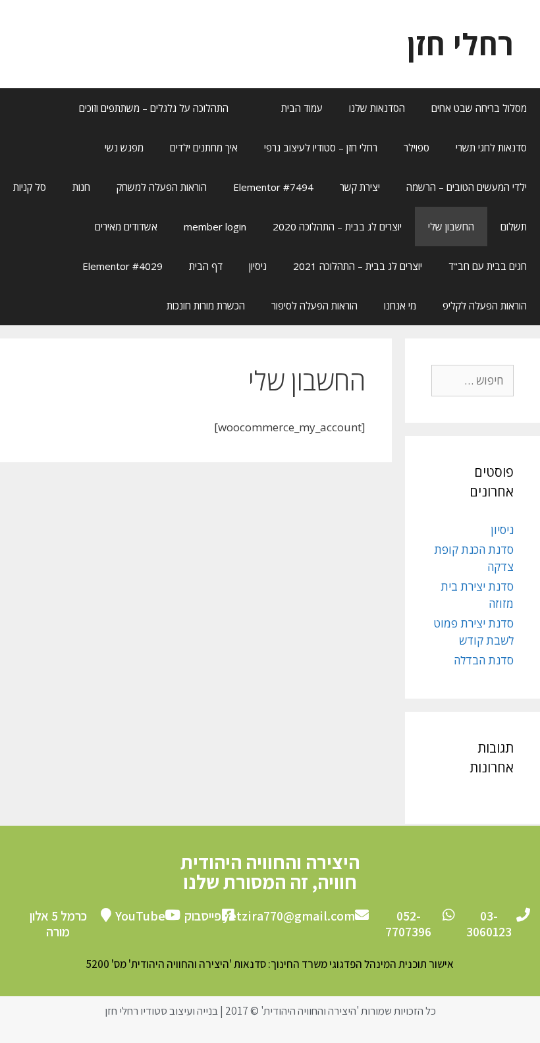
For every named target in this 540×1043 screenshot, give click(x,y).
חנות (81, 187)
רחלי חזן (460, 44)
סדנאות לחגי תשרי (491, 147)
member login (215, 226)
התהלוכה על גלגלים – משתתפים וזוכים (154, 108)
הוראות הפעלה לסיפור (314, 305)
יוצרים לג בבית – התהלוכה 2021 (357, 266)
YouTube (140, 915)
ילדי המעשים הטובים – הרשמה (466, 187)
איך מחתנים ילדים (204, 147)
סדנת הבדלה (484, 660)
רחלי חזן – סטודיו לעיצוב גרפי (320, 147)
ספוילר (416, 147)
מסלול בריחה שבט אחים (479, 108)
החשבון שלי (451, 226)
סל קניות (29, 187)
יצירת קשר (360, 187)
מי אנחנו (400, 305)
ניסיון (258, 266)
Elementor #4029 (122, 266)
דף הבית (206, 266)
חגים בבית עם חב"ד (487, 266)
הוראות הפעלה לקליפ (485, 305)
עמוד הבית (302, 108)
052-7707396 (408, 923)
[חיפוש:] (472, 380)
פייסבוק (202, 915)
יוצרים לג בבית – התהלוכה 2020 (337, 226)
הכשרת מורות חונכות (206, 305)
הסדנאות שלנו (377, 108)
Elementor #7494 (273, 187)
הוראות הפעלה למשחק (162, 187)
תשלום (513, 226)
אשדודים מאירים (126, 226)
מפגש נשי (124, 147)
